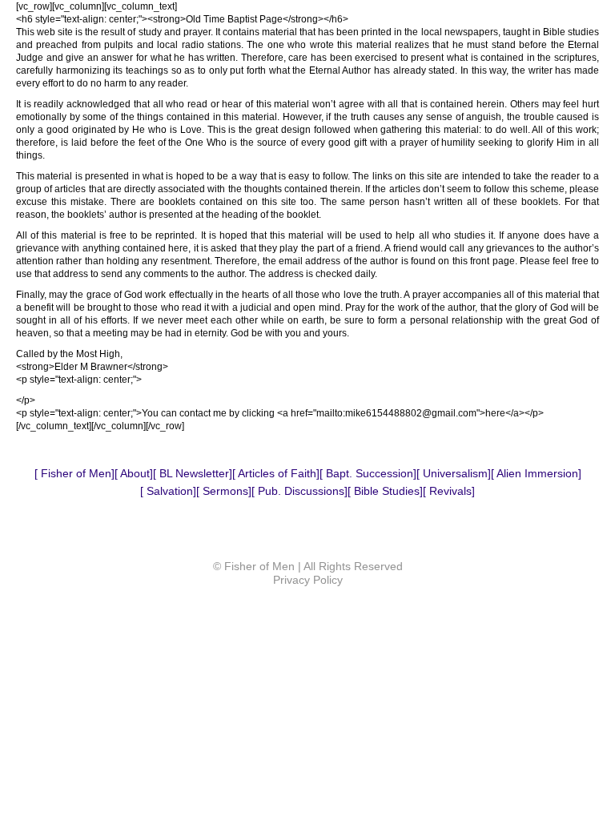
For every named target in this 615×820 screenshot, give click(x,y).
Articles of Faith (275, 473)
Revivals (449, 490)
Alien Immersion (536, 473)
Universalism (454, 473)
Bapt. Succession (368, 473)
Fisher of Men (74, 473)
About (134, 473)
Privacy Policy (308, 579)
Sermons (223, 490)
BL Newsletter (192, 473)
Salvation (168, 490)
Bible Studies (385, 490)
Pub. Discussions (299, 490)
